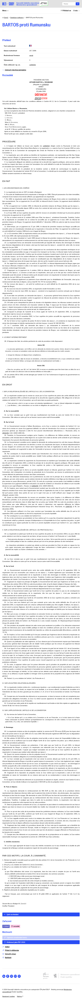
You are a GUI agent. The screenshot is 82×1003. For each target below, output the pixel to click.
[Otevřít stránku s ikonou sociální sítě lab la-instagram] (19, 976)
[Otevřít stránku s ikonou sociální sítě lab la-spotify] (11, 976)
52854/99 (35, 486)
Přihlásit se (66, 10)
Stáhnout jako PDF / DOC (16, 942)
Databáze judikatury (17, 17)
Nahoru (19, 996)
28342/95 (5, 433)
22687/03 (69, 506)
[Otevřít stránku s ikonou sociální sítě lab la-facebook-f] (7, 976)
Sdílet (7, 947)
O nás (75, 10)
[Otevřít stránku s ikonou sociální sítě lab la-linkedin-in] (3, 976)
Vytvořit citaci (10, 954)
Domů (6, 17)
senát (31, 55)
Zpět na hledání (12, 914)
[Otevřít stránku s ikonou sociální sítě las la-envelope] (15, 976)
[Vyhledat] (77, 3)
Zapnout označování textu (17, 937)
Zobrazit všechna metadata (15, 70)
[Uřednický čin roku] (44, 4)
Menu (4, 10)
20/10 (38, 98)
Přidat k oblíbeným (12, 950)
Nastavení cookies (8, 996)
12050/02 (32, 65)
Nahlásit (8, 957)
